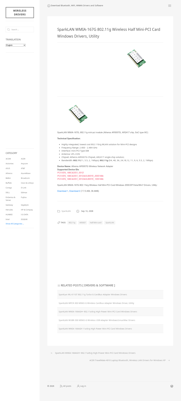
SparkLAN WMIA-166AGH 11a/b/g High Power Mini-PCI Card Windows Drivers (95, 328)
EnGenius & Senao (10, 198)
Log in (83, 386)
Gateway (9, 205)
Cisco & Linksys (27, 183)
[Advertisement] (81, 69)
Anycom (24, 163)
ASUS (8, 168)
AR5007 (82, 222)
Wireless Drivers (19, 12)
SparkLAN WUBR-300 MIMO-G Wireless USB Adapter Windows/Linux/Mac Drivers (97, 320)
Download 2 (74, 190)
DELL (8, 192)
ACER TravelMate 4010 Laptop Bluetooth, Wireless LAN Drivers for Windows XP (128, 360)
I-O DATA (24, 214)
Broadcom (25, 178)
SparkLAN (66, 211)
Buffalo (9, 183)
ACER (23, 158)
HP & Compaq (27, 209)
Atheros (9, 173)
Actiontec (10, 163)
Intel (7, 219)
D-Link (23, 187)
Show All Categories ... (15, 223)
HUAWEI (9, 214)
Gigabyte (25, 205)
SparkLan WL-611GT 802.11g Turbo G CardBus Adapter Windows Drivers (93, 294)
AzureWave (25, 173)
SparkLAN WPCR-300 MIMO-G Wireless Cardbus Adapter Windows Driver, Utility (96, 303)
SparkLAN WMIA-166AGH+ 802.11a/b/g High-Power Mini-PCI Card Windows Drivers (98, 311)
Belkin (8, 178)
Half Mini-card (95, 222)
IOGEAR (24, 219)
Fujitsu (24, 197)
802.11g (72, 222)
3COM (8, 158)
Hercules (9, 209)
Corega (9, 187)
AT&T (23, 168)
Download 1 (62, 190)
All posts (67, 386)
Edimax (24, 192)
